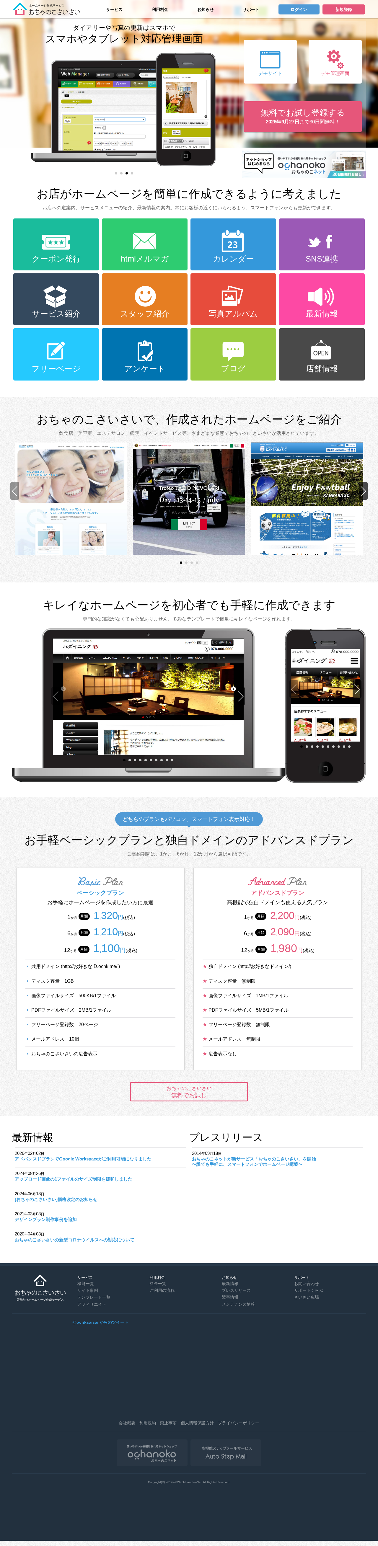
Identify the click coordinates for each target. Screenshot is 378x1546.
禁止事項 (168, 1423)
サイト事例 (87, 1290)
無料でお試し (189, 1091)
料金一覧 (158, 1283)
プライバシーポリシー (238, 1423)
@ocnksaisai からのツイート (100, 1322)
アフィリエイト (91, 1304)
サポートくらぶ (308, 1290)
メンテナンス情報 (238, 1304)
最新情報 (230, 1283)
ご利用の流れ (162, 1290)
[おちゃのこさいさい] (49, 13)
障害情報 (230, 1297)
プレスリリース (236, 1290)
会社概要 (127, 1423)
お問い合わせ (306, 1283)
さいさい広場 (306, 1297)
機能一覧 (85, 1283)
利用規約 (147, 1423)
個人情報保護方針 (197, 1423)
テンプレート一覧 (93, 1297)
